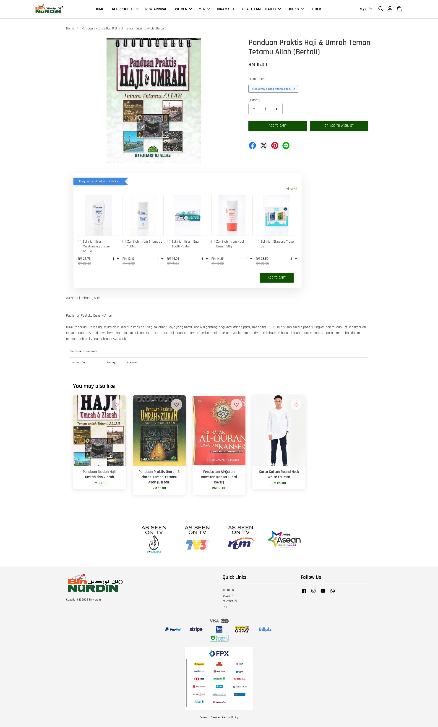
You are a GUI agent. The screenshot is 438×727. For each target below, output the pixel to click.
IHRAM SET (225, 9)
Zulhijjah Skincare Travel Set (278, 244)
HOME (99, 9)
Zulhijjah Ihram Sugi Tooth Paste (185, 244)
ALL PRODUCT (123, 9)
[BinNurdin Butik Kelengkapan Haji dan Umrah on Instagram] (313, 593)
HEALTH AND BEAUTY (259, 9)
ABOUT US (228, 590)
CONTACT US (229, 601)
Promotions (256, 79)
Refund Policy (230, 717)
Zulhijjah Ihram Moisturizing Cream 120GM (96, 246)
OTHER (315, 9)
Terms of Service (210, 717)
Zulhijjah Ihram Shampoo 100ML (144, 244)
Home (70, 28)
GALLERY (227, 596)
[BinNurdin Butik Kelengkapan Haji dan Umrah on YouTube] (323, 593)
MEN (202, 9)
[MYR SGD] (365, 9)
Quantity (254, 100)
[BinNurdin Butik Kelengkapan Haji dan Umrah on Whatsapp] (332, 593)
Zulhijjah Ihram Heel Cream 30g (230, 244)
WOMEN (181, 9)
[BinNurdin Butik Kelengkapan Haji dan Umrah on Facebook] (304, 593)
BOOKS (293, 9)
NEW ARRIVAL (156, 9)
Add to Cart (277, 278)
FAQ (224, 607)
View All (291, 189)
